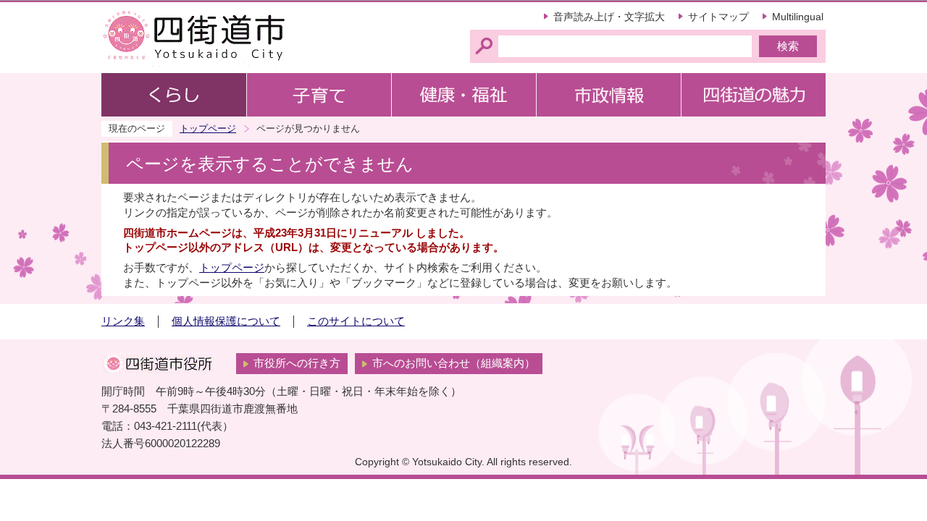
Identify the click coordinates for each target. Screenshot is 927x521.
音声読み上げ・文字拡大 (609, 16)
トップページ (208, 128)
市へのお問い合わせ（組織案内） (453, 363)
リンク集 (123, 321)
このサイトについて (356, 321)
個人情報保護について (226, 321)
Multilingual (797, 16)
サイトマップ (718, 16)
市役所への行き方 (296, 363)
